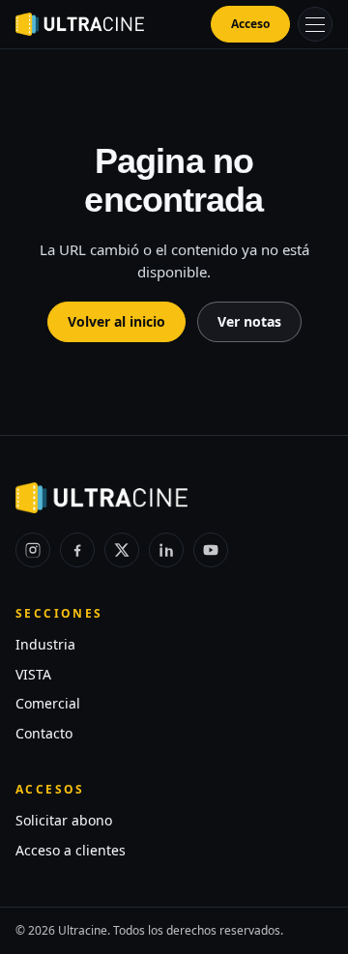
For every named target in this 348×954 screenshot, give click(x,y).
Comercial (47, 703)
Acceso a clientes (70, 850)
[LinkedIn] (166, 550)
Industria (45, 644)
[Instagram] (32, 550)
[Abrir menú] (315, 24)
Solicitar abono (63, 820)
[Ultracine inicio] (79, 24)
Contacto (43, 733)
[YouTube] (210, 550)
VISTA (33, 674)
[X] (121, 550)
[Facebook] (77, 550)
